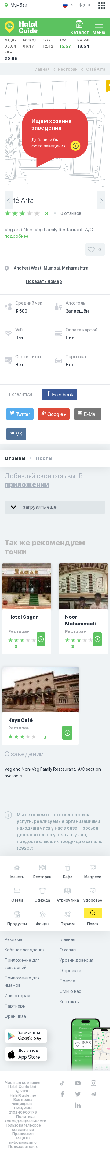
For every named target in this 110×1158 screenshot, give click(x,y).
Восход (30, 43)
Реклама (13, 939)
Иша (11, 56)
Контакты (69, 1001)
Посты (44, 458)
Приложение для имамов (22, 981)
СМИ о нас (70, 991)
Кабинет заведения (25, 949)
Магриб (83, 43)
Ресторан (68, 69)
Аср (65, 43)
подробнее (16, 236)
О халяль (69, 949)
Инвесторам (18, 995)
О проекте (70, 970)
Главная (41, 69)
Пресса (67, 981)
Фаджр (11, 43)
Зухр (48, 43)
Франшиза (15, 1016)
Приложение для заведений (22, 964)
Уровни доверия (76, 960)
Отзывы (15, 458)
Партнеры (15, 1006)
